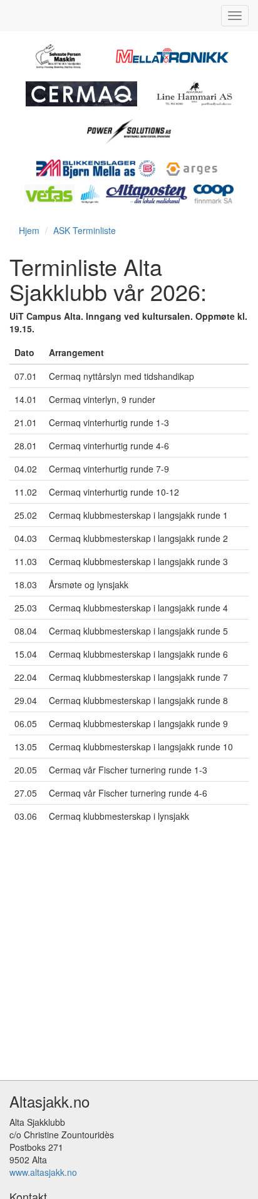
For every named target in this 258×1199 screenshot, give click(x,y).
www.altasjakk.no (43, 1172)
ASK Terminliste (84, 230)
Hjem (29, 230)
